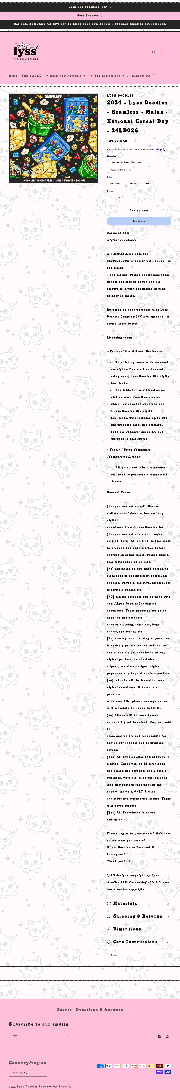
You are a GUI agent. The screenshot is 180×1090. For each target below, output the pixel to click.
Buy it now (139, 221)
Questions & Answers (99, 1010)
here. (147, 562)
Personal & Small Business (126, 162)
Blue (148, 183)
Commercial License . (122, 170)
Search (64, 1010)
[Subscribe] (68, 1036)
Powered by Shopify (54, 1086)
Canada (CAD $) (20, 1073)
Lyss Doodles (27, 1086)
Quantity (111, 191)
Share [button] (114, 955)
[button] (109, 76)
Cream (133, 183)
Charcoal (115, 183)
